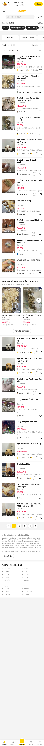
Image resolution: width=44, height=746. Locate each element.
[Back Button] (2, 17)
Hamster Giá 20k (28, 38)
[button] (2, 4)
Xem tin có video (22, 331)
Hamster (10, 38)
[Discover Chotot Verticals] (3, 11)
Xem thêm (8, 556)
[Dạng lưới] (40, 51)
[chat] (41, 17)
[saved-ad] (38, 17)
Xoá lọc (40, 23)
